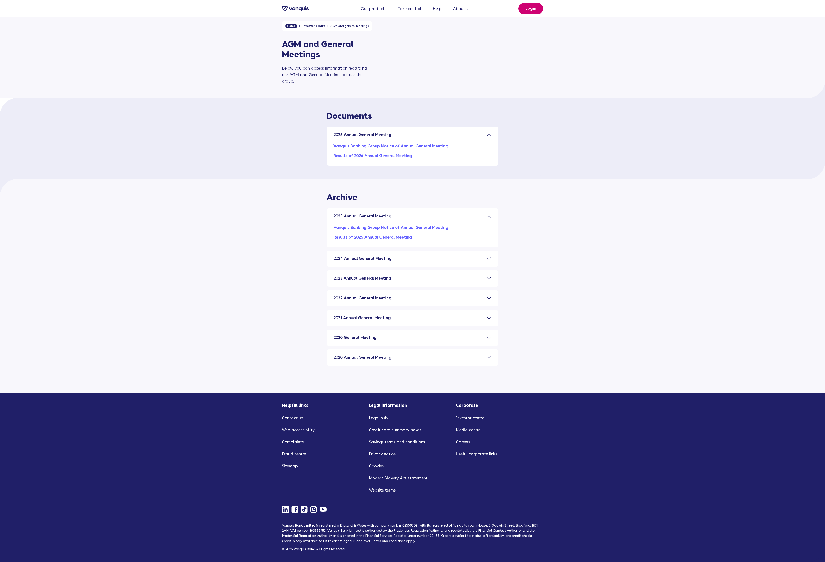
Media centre (468, 430)
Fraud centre (294, 454)
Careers (463, 442)
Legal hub (378, 418)
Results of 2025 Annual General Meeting (372, 237)
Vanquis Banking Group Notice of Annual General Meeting (390, 146)
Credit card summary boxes (395, 430)
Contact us (292, 418)
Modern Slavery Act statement (398, 478)
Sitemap (290, 466)
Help (437, 9)
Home (291, 26)
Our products (374, 9)
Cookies (376, 466)
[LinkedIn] (286, 509)
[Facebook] (296, 509)
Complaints (293, 442)
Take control (409, 9)
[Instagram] (315, 509)
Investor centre (313, 26)
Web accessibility (298, 430)
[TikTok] (305, 509)
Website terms (382, 490)
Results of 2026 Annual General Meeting (372, 156)
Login (530, 8)
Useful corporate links (476, 454)
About (459, 9)
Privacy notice (382, 454)
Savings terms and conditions (397, 442)
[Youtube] (324, 509)
